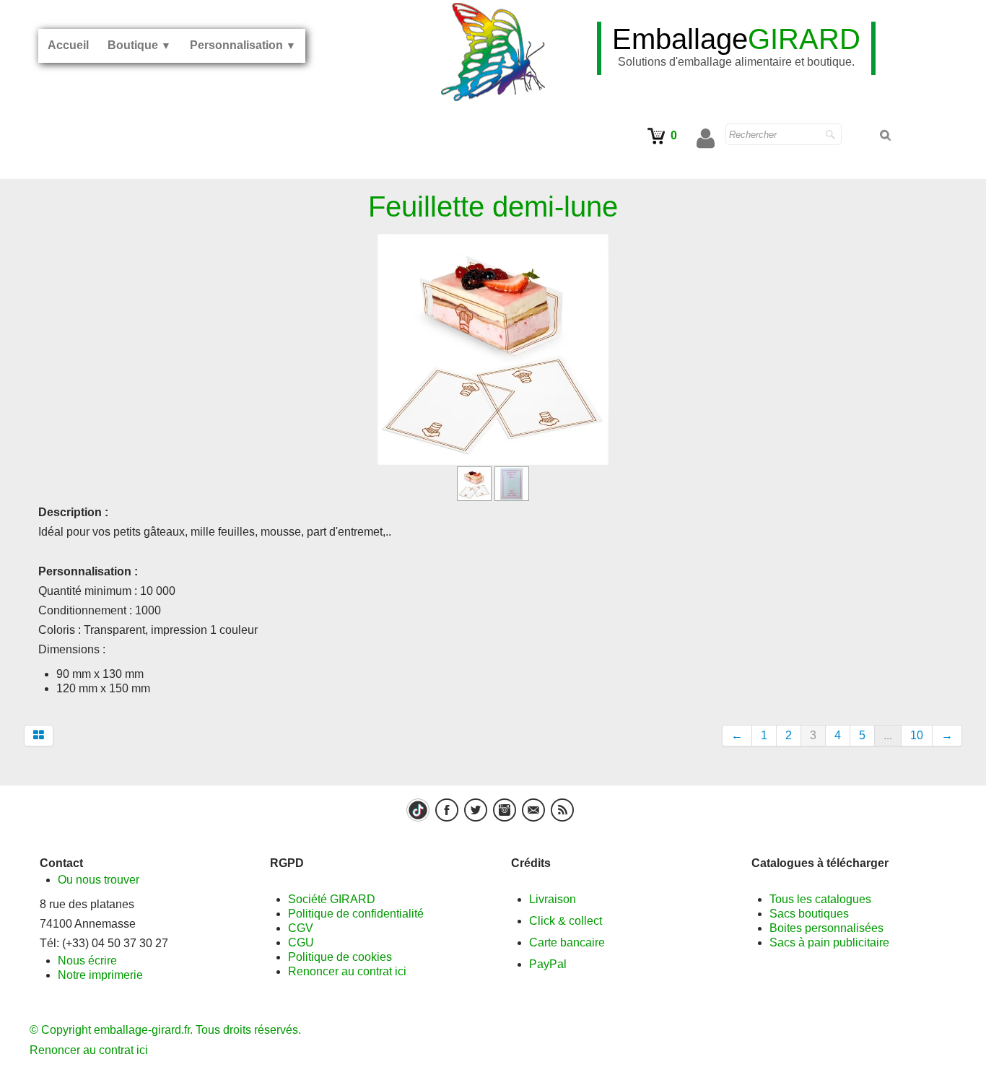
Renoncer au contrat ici (347, 971)
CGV (300, 928)
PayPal (548, 964)
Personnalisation (243, 45)
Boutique (139, 45)
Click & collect (565, 921)
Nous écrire (87, 960)
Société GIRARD (331, 899)
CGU (301, 942)
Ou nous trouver (98, 880)
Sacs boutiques (809, 913)
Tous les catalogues (820, 899)
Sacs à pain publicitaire (829, 942)
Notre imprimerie (100, 975)
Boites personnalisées (826, 928)
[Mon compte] (705, 138)
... (888, 735)
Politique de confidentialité (356, 913)
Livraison (552, 899)
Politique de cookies (340, 957)
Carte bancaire (567, 942)
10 (916, 735)
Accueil (68, 45)
